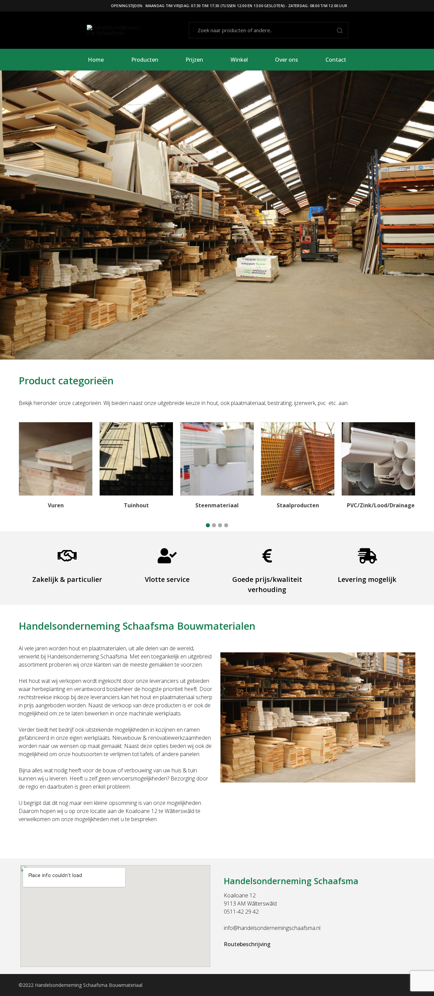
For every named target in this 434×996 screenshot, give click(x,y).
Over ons (286, 59)
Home (96, 59)
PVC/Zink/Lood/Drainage (381, 505)
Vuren (56, 505)
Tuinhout (136, 505)
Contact (336, 59)
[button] (208, 525)
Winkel (239, 59)
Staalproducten (298, 505)
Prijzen (194, 59)
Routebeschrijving (247, 944)
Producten (144, 59)
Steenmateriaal (217, 505)
